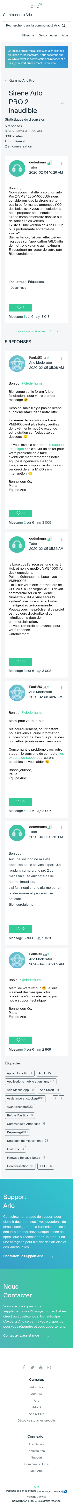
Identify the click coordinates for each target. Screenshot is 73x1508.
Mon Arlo (36, 1470)
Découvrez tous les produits (37, 1420)
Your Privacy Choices (48, 1491)
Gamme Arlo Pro (21, 80)
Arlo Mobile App (18, 1090)
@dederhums (31, 383)
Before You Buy (17, 1115)
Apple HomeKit (17, 1073)
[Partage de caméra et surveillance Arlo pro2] (57, 331)
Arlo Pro (36, 1394)
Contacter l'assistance (21, 1335)
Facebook (24, 1367)
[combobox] (36, 25)
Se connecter (48, 35)
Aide (65, 35)
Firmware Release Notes (23, 1157)
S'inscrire (28, 35)
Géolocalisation (17, 1166)
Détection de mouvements (25, 1140)
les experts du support (36, 756)
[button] (61, 163)
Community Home (36, 1464)
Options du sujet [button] (62, 104)
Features (13, 1149)
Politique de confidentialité (21, 1491)
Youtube (40, 1367)
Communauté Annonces (23, 1123)
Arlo (36, 1400)
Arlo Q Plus (36, 1414)
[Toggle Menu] (67, 5)
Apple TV (45, 1073)
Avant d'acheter (17, 1107)
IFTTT (43, 1166)
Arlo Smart (47, 1090)
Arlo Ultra (36, 1387)
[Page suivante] (61, 1098)
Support (36, 1457)
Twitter (32, 1367)
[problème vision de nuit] (50, 331)
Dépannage (18, 287)
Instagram (49, 1367)
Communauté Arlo (17, 15)
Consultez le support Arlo (23, 1256)
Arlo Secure (37, 1444)
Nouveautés (36, 1451)
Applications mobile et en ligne (28, 1081)
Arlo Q (36, 1407)
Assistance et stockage (23, 1098)
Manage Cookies (36, 1497)
